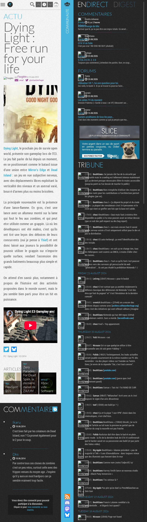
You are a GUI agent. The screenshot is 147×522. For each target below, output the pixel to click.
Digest (125, 4)
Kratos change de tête (88, 26)
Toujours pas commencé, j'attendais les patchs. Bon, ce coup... (104, 62)
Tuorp (87, 75)
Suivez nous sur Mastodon (67, 509)
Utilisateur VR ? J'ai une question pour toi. (98, 83)
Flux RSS (67, 496)
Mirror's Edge (37, 170)
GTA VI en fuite (85, 43)
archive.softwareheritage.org (125, 305)
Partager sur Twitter (6, 349)
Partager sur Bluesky (14, 349)
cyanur (88, 109)
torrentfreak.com (125, 318)
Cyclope (88, 52)
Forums (87, 71)
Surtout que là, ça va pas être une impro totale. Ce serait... (103, 29)
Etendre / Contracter (67, 490)
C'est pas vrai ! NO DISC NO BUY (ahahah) (95, 45)
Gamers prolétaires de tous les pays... (96, 116)
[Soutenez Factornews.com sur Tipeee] (109, 158)
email (21, 80)
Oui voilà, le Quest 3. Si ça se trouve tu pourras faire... (101, 85)
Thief (44, 240)
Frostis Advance (91, 19)
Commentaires (95, 14)
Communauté (67, 243)
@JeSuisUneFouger (36, 80)
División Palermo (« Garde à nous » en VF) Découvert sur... (103, 102)
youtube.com (109, 370)
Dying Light (11, 148)
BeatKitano (89, 36)
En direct (93, 4)
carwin (88, 92)
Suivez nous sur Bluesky (67, 515)
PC (5, 356)
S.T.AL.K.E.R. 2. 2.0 (87, 59)
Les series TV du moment (90, 100)
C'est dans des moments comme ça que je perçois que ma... (103, 119)
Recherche (32, 4)
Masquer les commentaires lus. (54, 409)
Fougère (22, 76)
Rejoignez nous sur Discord (67, 502)
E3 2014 (22, 356)
